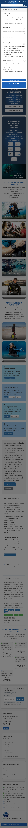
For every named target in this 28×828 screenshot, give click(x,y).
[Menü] (1, 2)
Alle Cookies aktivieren (14, 83)
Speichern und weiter (14, 80)
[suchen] (25, 5)
